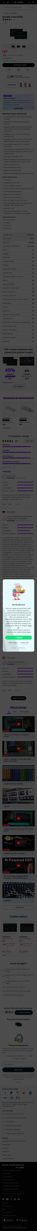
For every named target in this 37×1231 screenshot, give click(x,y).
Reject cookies (13, 643)
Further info (24, 643)
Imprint (14, 647)
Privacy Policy (21, 647)
